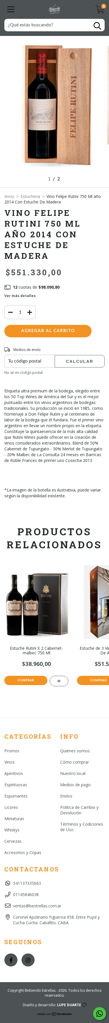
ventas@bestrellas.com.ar (37, 906)
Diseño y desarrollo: (52, 1004)
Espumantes (16, 796)
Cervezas (13, 841)
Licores (11, 807)
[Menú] (10, 9)
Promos (11, 750)
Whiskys (11, 830)
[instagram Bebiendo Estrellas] (28, 959)
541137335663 (27, 883)
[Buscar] (97, 26)
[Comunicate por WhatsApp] (99, 1013)
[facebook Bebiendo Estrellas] (10, 959)
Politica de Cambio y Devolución (79, 810)
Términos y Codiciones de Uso (81, 826)
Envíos (66, 796)
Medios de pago (75, 784)
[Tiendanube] (54, 1014)
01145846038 (26, 894)
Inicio (9, 196)
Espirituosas (15, 784)
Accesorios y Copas (22, 852)
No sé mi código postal (23, 372)
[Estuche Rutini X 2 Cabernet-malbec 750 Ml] (59, 681)
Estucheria (30, 196)
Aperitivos (13, 773)
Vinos (9, 762)
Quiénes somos (75, 750)
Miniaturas (14, 818)
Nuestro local (72, 773)
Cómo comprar (74, 762)
